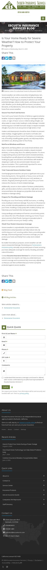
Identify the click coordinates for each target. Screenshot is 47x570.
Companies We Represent (12, 500)
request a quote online (27, 422)
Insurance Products (9, 490)
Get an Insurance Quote (11, 495)
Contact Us (6, 481)
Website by (17, 563)
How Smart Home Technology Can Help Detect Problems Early (22, 452)
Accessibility (6, 563)
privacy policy (24, 393)
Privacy (30, 560)
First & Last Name (9, 333)
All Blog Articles (10, 297)
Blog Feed (8, 290)
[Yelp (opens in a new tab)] (3, 567)
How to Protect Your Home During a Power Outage (20, 445)
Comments (6, 365)
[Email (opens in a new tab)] (13, 58)
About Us (6, 476)
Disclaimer (38, 560)
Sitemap (23, 429)
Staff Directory (8, 504)
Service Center (8, 485)
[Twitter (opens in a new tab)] (6, 58)
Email (4, 341)
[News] (7, 567)
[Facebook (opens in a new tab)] (3, 58)
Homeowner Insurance (12, 308)
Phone (5, 349)
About (10, 429)
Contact (16, 429)
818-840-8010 (9, 525)
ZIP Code (6, 357)
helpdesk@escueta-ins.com (15, 532)
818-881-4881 (9, 529)
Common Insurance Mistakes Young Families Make (20, 459)
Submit (5, 387)
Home (4, 429)
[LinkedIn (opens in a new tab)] (10, 58)
